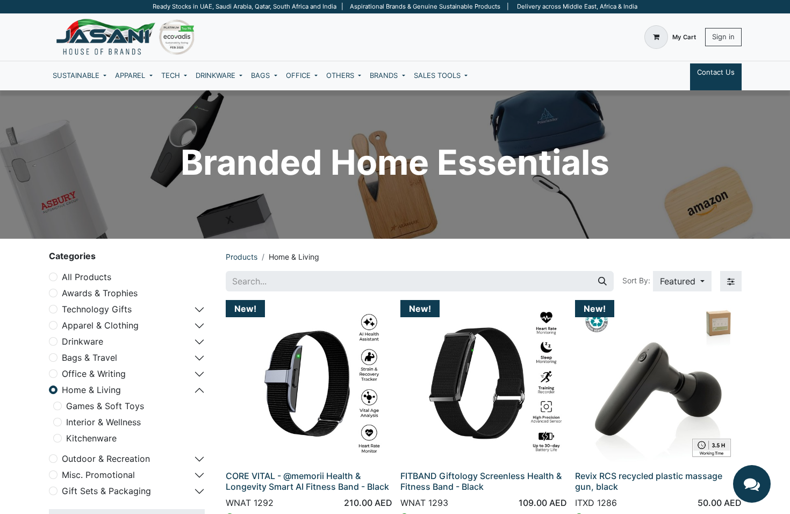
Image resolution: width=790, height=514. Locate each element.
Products (241, 256)
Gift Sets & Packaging (106, 491)
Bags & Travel (89, 357)
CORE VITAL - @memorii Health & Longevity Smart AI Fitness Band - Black (307, 480)
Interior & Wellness (103, 422)
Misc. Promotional (98, 474)
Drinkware (82, 341)
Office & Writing (94, 373)
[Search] (602, 281)
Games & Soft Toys (105, 406)
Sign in (723, 36)
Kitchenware (91, 438)
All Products (86, 277)
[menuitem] (79, 75)
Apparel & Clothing (100, 325)
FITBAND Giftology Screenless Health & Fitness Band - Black (481, 480)
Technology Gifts (97, 309)
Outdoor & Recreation (106, 458)
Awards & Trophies (100, 293)
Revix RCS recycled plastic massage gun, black (648, 480)
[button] (682, 281)
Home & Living (91, 389)
